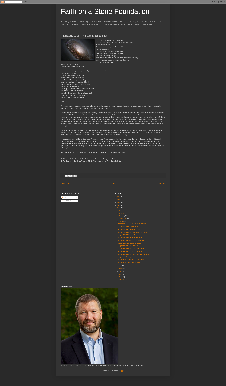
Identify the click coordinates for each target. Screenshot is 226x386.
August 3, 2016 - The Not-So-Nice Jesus (131, 259)
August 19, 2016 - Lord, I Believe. (128, 235)
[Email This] (66, 176)
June (120, 269)
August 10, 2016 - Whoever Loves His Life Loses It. (134, 254)
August (121, 221)
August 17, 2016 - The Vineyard (128, 246)
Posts (65, 197)
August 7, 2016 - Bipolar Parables (129, 257)
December (122, 210)
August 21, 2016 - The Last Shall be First (131, 240)
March (121, 277)
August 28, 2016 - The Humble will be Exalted (132, 232)
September (122, 219)
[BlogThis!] (68, 176)
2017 (119, 205)
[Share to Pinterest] (75, 176)
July (120, 266)
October (121, 216)
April (120, 274)
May (120, 271)
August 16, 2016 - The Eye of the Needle (131, 248)
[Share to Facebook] (73, 176)
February (122, 279)
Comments (67, 201)
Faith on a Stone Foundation (105, 11)
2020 (119, 197)
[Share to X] (71, 176)
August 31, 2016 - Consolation (128, 226)
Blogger (121, 371)
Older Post (161, 183)
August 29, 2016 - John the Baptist (129, 229)
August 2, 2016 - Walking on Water (129, 262)
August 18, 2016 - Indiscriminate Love (130, 243)
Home (113, 183)
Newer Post (65, 183)
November (122, 213)
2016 (119, 208)
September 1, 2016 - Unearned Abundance (132, 224)
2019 (119, 200)
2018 (119, 202)
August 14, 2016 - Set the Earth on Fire (130, 251)
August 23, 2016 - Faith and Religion (130, 237)
